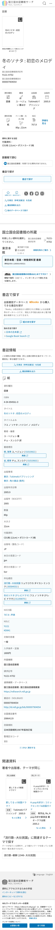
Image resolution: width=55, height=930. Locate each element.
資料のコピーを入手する (12, 896)
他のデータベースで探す (17, 210)
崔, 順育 (7, 460)
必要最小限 (14, 925)
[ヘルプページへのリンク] (16, 50)
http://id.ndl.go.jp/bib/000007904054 (22, 707)
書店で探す (27, 179)
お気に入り (8, 195)
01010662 (30, 451)
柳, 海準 (7, 451)
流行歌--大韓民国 (12, 583)
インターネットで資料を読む (14, 892)
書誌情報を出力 (13, 205)
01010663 (32, 460)
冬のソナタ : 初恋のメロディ (17, 413)
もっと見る (16, 817)
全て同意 (41, 925)
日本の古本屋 (12, 331)
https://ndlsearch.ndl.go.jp (17, 691)
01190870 (20, 598)
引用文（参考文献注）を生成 (19, 200)
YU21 (6, 626)
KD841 (7, 630)
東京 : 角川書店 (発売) (14, 480)
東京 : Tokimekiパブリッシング (19, 476)
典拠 (23, 455)
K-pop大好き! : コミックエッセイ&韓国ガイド (41, 806)
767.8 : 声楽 (9, 614)
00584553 (12, 586)
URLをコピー (17, 195)
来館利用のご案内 (40, 250)
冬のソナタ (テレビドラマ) (16, 595)
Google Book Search (16, 336)
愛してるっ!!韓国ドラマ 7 (16, 804)
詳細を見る (45, 122)
